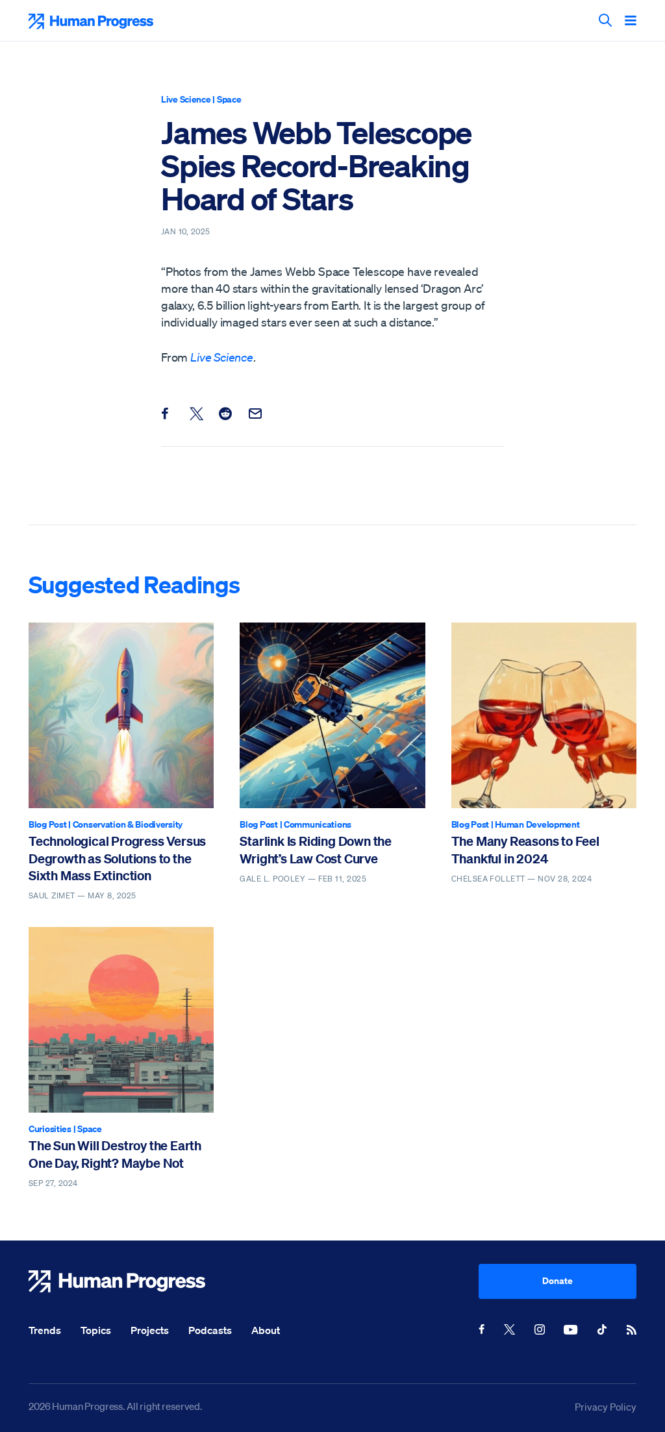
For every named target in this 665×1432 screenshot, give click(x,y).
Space (229, 99)
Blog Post (47, 824)
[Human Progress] (254, 1281)
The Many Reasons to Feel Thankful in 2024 (525, 849)
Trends (45, 1330)
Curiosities (50, 1128)
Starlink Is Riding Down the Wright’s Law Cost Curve (316, 849)
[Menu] (630, 21)
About (265, 1330)
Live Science (186, 99)
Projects (150, 1330)
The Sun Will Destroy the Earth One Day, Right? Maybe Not (115, 1153)
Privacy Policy (605, 1406)
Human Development (537, 824)
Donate (557, 1280)
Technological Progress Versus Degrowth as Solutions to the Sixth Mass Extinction (117, 858)
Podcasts (210, 1330)
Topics (96, 1330)
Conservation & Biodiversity (127, 824)
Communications (317, 824)
